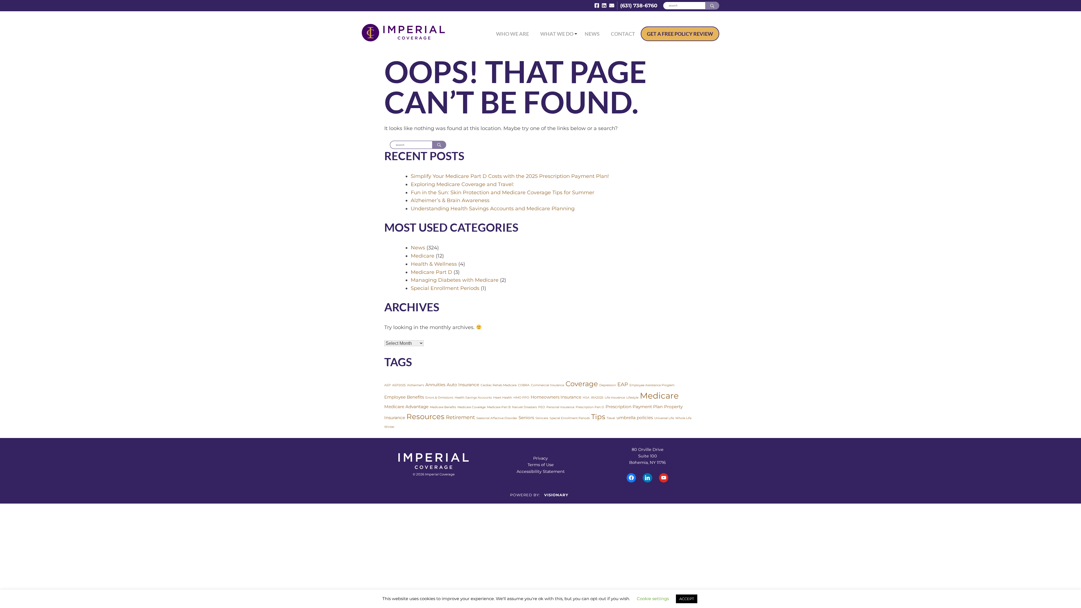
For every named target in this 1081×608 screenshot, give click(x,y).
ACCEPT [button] (686, 598)
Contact (623, 34)
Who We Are (512, 34)
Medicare (422, 256)
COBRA (524, 385)
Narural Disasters (524, 407)
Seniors (526, 417)
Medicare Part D (431, 272)
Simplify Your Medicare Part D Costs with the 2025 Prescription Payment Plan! (510, 176)
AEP (387, 385)
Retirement (460, 417)
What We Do (556, 34)
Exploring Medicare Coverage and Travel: (462, 184)
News (592, 34)
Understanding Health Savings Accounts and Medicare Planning (493, 208)
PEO (541, 407)
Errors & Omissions (439, 397)
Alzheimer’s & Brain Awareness (450, 200)
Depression (607, 385)
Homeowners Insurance (556, 397)
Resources (426, 416)
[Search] (712, 6)
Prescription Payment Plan (634, 406)
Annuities (435, 384)
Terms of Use (541, 464)
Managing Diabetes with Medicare (455, 280)
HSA (586, 397)
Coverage (582, 383)
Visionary (556, 495)
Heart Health (502, 397)
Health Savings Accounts (473, 397)
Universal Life (664, 418)
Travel (611, 418)
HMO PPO (521, 397)
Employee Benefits (404, 397)
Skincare (541, 418)
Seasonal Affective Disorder (496, 418)
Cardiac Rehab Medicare (499, 385)
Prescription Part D (590, 407)
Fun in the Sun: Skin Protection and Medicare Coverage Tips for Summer (502, 192)
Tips (598, 416)
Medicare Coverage (471, 407)
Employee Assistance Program (651, 385)
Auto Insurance (463, 384)
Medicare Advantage (406, 406)
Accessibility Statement (541, 471)
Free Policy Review (680, 34)
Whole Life (683, 418)
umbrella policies (635, 417)
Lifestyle (632, 397)
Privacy (540, 458)
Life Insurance (615, 397)
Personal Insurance (560, 407)
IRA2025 (597, 397)
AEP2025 (399, 385)
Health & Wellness (434, 264)
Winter (389, 427)
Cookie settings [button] (653, 598)
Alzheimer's (415, 385)
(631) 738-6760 (638, 6)
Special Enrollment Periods (445, 288)
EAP (622, 384)
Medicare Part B (499, 407)
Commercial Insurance (547, 385)
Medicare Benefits (443, 407)
